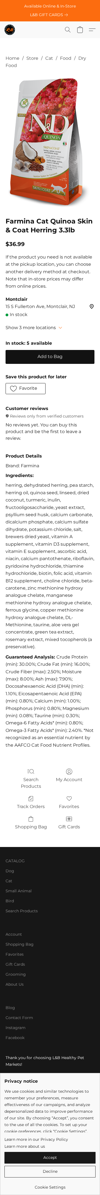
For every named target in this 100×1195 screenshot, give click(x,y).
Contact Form (19, 1017)
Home (12, 58)
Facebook (15, 1037)
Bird (10, 900)
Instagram (16, 1027)
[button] (10, 29)
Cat (49, 58)
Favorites (69, 806)
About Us (15, 984)
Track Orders (31, 806)
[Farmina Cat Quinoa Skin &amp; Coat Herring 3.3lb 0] (50, 141)
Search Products (31, 783)
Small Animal (19, 890)
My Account (69, 779)
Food (65, 58)
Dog (10, 870)
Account (14, 934)
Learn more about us (24, 1146)
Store (32, 58)
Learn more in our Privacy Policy (36, 1139)
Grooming (16, 974)
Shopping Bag (31, 826)
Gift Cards (69, 826)
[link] (50, 14)
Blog (10, 1007)
